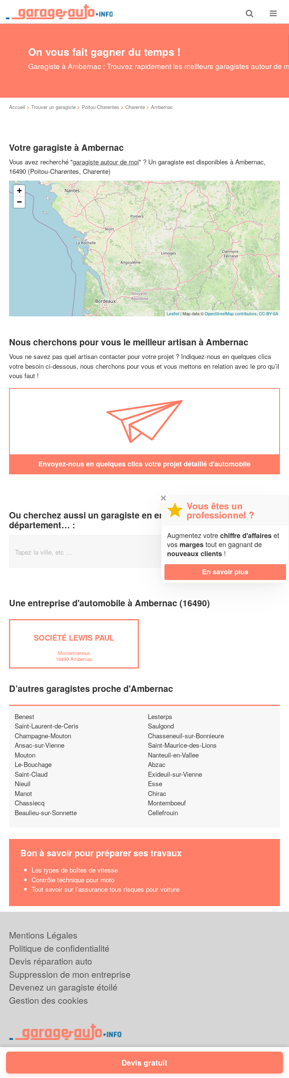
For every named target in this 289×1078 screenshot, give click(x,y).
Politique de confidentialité (59, 948)
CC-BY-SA (268, 313)
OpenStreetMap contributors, (232, 313)
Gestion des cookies (48, 1000)
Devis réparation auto (50, 961)
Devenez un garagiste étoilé (63, 987)
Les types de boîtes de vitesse (75, 869)
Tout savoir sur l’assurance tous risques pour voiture (105, 889)
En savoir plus (225, 572)
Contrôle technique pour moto (73, 879)
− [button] (19, 202)
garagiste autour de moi (106, 161)
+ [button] (19, 190)
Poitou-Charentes (100, 106)
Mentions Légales (43, 935)
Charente (135, 106)
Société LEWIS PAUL (74, 637)
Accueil (17, 106)
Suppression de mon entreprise (70, 974)
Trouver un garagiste (53, 106)
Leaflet (173, 313)
